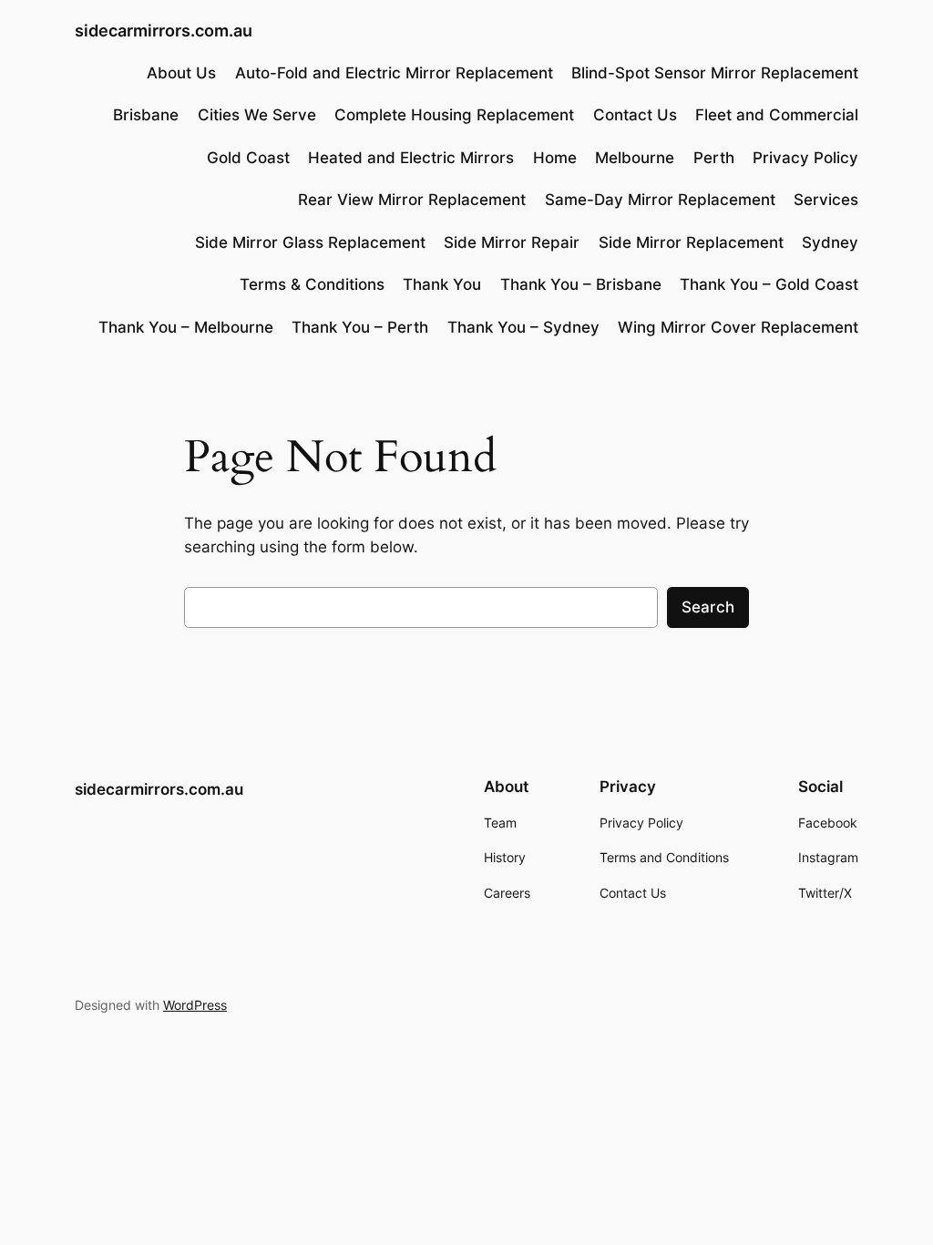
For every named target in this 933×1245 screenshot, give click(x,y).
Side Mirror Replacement (691, 242)
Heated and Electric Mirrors (411, 158)
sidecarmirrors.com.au (163, 30)
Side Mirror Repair (511, 242)
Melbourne (634, 158)
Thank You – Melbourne (185, 327)
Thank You (442, 284)
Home (555, 158)
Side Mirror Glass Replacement (310, 242)
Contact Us (635, 115)
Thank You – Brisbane (580, 284)
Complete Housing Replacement (454, 115)
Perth (713, 158)
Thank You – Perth (360, 327)
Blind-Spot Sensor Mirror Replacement (714, 73)
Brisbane (146, 115)
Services (826, 199)
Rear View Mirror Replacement (412, 199)
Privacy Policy (805, 158)
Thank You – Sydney (523, 327)
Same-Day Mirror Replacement (660, 199)
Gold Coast (248, 158)
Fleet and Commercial (776, 115)
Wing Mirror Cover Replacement (738, 327)
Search (708, 607)
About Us (181, 73)
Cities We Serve (257, 115)
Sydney (830, 242)
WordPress (195, 1005)
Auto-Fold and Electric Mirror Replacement (394, 73)
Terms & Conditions (312, 284)
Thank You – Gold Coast (769, 284)
